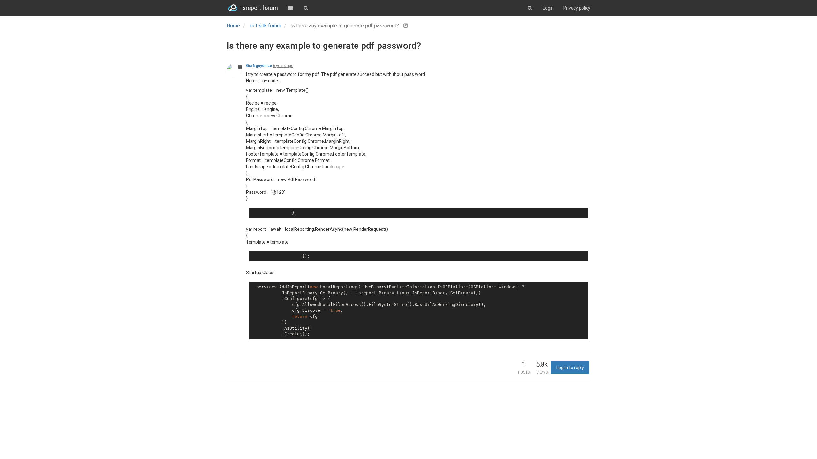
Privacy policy (576, 8)
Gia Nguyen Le (259, 65)
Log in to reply (570, 367)
